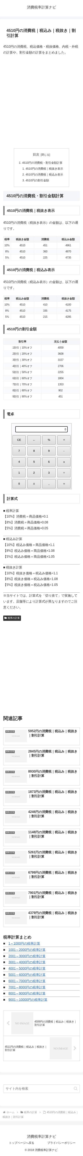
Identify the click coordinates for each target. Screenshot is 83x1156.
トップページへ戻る (21, 1142)
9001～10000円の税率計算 (27, 999)
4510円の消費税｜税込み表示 (44, 174)
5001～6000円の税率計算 (27, 974)
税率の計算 (14, 618)
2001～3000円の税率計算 (27, 956)
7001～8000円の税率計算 (27, 987)
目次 (36, 154)
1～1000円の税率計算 (24, 943)
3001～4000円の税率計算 (27, 962)
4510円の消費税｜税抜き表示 (44, 168)
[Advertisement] (41, 102)
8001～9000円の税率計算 (27, 993)
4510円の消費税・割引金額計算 (42, 162)
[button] (75, 1088)
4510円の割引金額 (37, 180)
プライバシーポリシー (61, 1142)
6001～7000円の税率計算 (27, 981)
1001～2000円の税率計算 (27, 949)
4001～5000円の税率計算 (27, 968)
